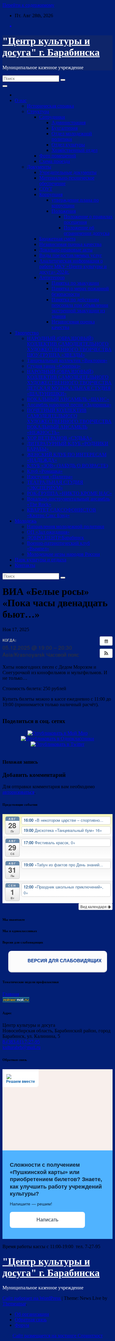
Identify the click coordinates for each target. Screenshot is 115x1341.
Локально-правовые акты (66, 249)
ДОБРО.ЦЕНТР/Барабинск (55, 537)
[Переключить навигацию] (4, 86)
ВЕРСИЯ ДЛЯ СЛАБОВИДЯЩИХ (64, 960)
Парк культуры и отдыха (40, 559)
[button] (106, 653)
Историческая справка (50, 106)
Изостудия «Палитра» (50, 476)
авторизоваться (18, 792)
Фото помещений (57, 155)
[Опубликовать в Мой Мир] (58, 733)
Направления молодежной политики (65, 526)
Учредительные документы (68, 172)
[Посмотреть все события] (106, 641)
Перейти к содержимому (28, 5)
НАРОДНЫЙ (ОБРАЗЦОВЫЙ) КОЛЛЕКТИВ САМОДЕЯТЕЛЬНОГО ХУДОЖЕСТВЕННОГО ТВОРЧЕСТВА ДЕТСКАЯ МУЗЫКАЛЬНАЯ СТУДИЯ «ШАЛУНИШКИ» (69, 382)
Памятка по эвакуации (75, 283)
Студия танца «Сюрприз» (54, 366)
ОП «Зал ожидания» (48, 532)
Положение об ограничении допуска (86, 230)
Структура (38, 111)
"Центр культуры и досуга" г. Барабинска (51, 46)
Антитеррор (52, 277)
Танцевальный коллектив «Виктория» (67, 360)
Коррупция (51, 194)
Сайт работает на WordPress (32, 1298)
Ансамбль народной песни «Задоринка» (69, 404)
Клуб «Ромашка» (45, 471)
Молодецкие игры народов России (63, 554)
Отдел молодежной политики (72, 136)
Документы (39, 166)
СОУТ (45, 189)
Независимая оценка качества (70, 244)
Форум (22, 1325)
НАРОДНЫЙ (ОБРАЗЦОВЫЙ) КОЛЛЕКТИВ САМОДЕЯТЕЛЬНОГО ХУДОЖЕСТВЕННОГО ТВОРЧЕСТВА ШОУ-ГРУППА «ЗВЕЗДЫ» (69, 347)
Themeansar (14, 1303)
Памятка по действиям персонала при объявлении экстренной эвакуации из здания (80, 308)
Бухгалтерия (65, 128)
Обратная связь (31, 1319)
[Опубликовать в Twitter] (57, 744)
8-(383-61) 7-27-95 (21, 1041)
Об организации (32, 1314)
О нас (21, 100)
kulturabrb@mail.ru (21, 1047)
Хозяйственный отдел (75, 150)
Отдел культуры (68, 144)
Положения (64, 211)
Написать (47, 1219)
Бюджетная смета (57, 238)
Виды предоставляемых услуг (70, 255)
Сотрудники (52, 117)
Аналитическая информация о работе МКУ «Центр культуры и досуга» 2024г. (73, 266)
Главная (10, 994)
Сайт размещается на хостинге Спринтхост (58, 1335)
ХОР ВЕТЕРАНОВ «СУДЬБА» (59, 438)
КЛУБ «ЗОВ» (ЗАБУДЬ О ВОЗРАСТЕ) (67, 465)
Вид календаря (94, 906)
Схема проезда (54, 161)
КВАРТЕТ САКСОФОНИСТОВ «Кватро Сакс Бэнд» (61, 512)
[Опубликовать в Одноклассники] (57, 738)
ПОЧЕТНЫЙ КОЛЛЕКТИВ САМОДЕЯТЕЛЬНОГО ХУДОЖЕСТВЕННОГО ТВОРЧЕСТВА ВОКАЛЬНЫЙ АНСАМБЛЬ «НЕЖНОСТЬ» (69, 421)
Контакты (25, 565)
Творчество (27, 332)
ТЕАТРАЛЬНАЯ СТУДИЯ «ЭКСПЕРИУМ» (55, 485)
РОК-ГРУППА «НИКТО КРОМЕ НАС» (69, 493)
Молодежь (25, 521)
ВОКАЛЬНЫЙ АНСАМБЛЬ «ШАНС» (68, 399)
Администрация (69, 122)
